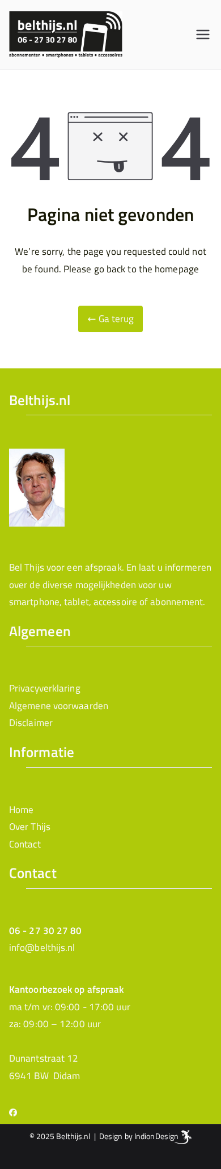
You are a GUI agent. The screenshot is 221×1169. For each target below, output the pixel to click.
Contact (25, 844)
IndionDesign (156, 1136)
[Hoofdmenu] (203, 34)
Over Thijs (29, 826)
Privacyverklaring (44, 688)
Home (21, 809)
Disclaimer (31, 722)
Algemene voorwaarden (58, 705)
